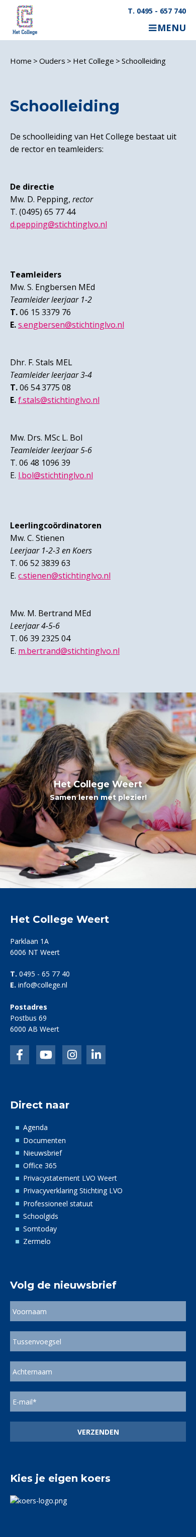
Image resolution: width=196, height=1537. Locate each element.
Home (21, 61)
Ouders (52, 61)
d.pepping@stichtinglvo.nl (58, 224)
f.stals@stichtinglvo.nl (59, 399)
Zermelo (37, 1241)
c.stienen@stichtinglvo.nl (64, 575)
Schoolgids (40, 1216)
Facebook (19, 1054)
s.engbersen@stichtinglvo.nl (71, 324)
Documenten (44, 1140)
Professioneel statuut (58, 1203)
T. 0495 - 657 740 (157, 11)
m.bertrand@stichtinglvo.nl (69, 650)
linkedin (96, 1054)
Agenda (35, 1127)
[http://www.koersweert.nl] (38, 1500)
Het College (93, 61)
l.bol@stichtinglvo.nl (55, 475)
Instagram (71, 1054)
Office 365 (40, 1165)
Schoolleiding (144, 61)
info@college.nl (42, 985)
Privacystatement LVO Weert (70, 1178)
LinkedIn (45, 1054)
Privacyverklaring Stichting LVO (73, 1190)
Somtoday (40, 1228)
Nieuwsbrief (42, 1153)
